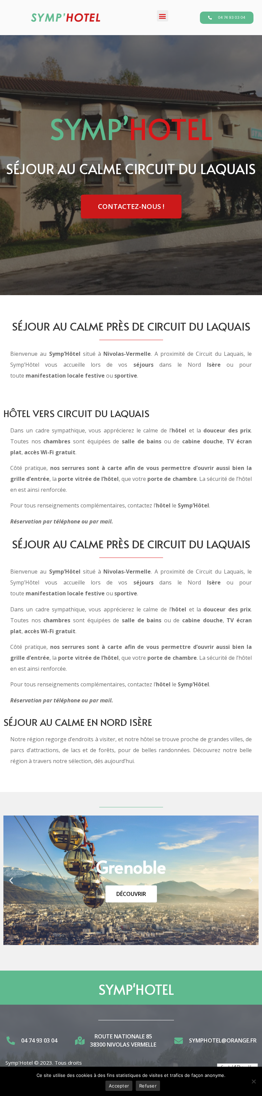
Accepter (119, 1086)
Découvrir (131, 894)
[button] (162, 15)
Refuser (148, 1086)
